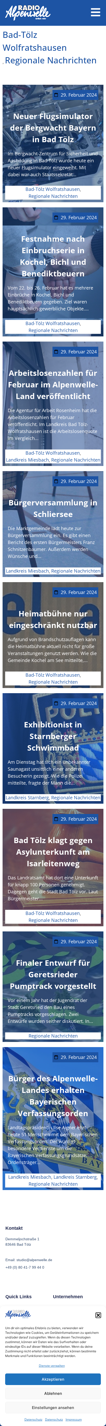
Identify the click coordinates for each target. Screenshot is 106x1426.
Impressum (74, 1419)
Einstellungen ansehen (53, 1407)
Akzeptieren (53, 1379)
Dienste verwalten (52, 1365)
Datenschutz (33, 1419)
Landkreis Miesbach (27, 460)
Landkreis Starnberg (27, 797)
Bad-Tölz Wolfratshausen (35, 41)
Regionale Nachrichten (51, 60)
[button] (98, 1315)
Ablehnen (53, 1393)
